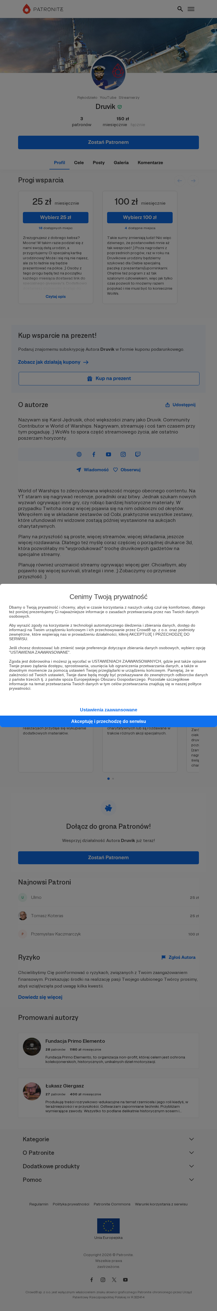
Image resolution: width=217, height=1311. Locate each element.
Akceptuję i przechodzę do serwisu (108, 721)
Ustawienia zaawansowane (108, 709)
